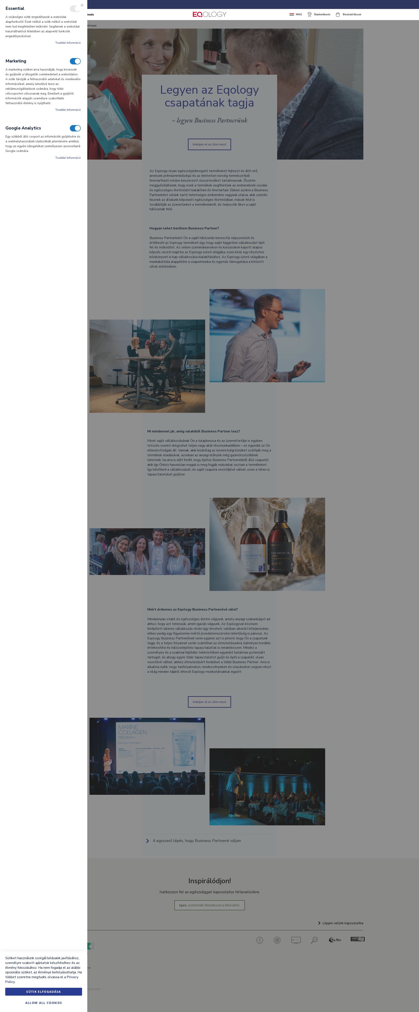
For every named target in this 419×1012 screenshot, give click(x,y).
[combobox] (104, 14)
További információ (68, 43)
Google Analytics (75, 128)
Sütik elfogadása (43, 992)
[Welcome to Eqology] (209, 14)
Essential (75, 8)
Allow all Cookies (43, 1003)
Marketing (75, 61)
